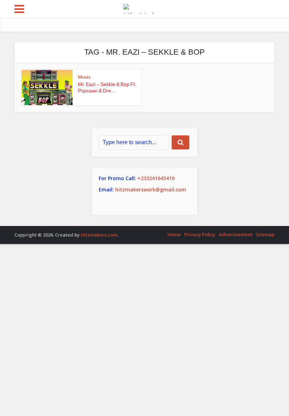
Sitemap (265, 234)
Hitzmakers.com (99, 235)
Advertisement (235, 234)
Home (174, 234)
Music (84, 77)
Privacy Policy (199, 234)
